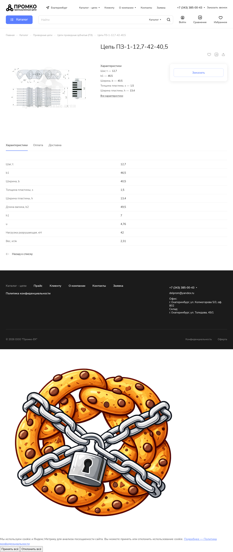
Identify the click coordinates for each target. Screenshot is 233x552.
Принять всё (10, 549)
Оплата (38, 145)
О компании (77, 286)
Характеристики (17, 145)
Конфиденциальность (198, 339)
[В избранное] (209, 54)
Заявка (118, 286)
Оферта (222, 339)
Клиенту (55, 286)
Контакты (99, 286)
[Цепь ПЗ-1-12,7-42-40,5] (49, 86)
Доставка (55, 145)
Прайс (38, 286)
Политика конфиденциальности (28, 293)
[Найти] (168, 19)
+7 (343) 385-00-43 (189, 7)
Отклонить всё (31, 549)
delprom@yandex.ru (181, 293)
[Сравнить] (216, 54)
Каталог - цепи (16, 286)
